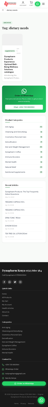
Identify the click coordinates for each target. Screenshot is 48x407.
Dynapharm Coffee (23, 152)
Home (4, 294)
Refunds (31, 404)
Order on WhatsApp (25, 383)
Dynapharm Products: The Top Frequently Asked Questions (21, 193)
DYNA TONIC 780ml (12, 218)
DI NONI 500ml (11, 226)
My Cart (5, 301)
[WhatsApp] (9, 282)
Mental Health (23, 162)
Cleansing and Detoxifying (23, 132)
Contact (5, 315)
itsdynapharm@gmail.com (15, 374)
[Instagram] (20, 282)
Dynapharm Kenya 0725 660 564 (23, 394)
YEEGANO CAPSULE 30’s (14, 202)
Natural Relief (23, 167)
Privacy (23, 404)
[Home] (3, 10)
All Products (7, 297)
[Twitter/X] (15, 282)
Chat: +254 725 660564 (24, 107)
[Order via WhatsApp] (41, 400)
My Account (7, 305)
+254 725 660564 (12, 365)
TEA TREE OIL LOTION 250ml (16, 234)
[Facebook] (4, 282)
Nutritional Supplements (23, 172)
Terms (16, 404)
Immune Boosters (23, 157)
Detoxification (23, 142)
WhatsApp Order (12, 369)
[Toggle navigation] (43, 3)
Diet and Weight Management (23, 147)
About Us (5, 312)
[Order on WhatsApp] (37, 4)
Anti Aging (23, 127)
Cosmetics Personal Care (23, 137)
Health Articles (8, 308)
